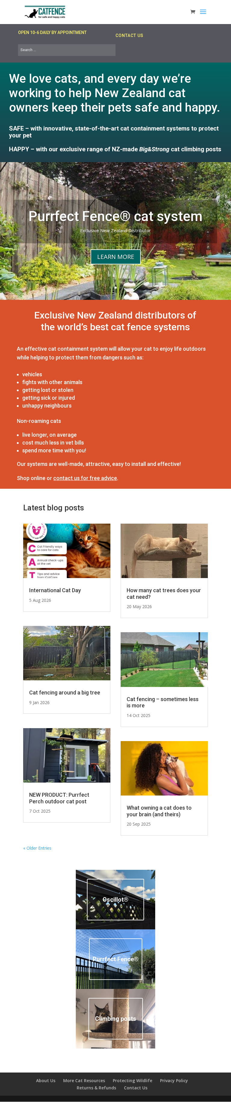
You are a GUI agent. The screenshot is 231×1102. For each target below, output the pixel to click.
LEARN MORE (115, 257)
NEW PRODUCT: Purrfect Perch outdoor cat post (59, 798)
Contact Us (135, 1088)
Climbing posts (115, 1018)
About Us (45, 1080)
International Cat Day (55, 590)
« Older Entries (37, 848)
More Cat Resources (84, 1080)
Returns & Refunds (96, 1088)
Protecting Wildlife (132, 1080)
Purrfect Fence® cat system (115, 216)
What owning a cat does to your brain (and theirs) (159, 811)
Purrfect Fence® (116, 959)
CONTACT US (129, 35)
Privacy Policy (174, 1080)
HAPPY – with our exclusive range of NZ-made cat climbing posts (115, 149)
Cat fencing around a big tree (64, 692)
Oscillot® (115, 899)
